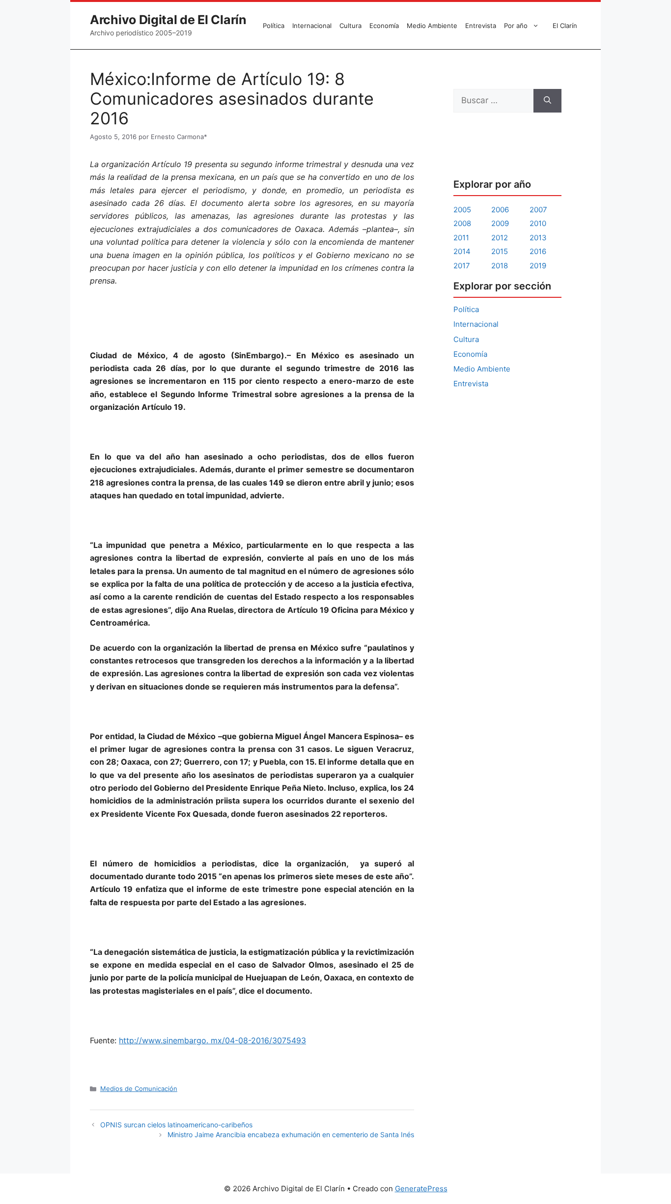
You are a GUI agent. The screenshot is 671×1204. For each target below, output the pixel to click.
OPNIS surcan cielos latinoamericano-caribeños (176, 1124)
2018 (499, 265)
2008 (462, 223)
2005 (462, 209)
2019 (538, 265)
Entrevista (480, 25)
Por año (516, 25)
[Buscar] (547, 101)
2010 (538, 223)
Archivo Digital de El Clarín (168, 19)
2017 (461, 265)
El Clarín (565, 25)
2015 (499, 251)
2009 (500, 223)
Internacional (312, 25)
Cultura (350, 25)
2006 (500, 209)
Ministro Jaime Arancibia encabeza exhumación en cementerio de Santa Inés (291, 1134)
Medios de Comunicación (138, 1088)
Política (273, 25)
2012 (499, 237)
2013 (538, 237)
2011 (461, 237)
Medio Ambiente (432, 25)
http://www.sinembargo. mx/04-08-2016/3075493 (212, 1040)
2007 (538, 209)
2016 (538, 251)
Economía (384, 25)
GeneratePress (421, 1188)
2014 (462, 251)
